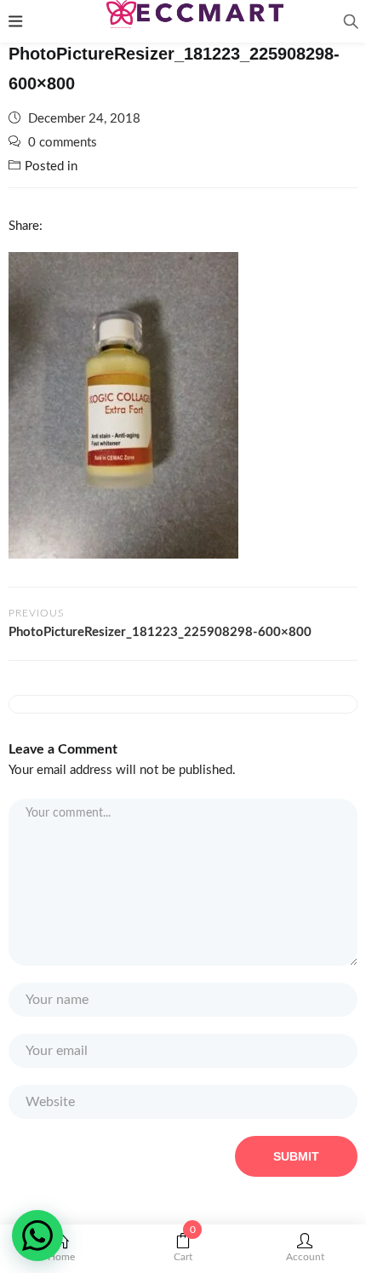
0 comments (62, 142)
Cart (185, 1247)
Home (61, 1257)
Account (305, 1257)
